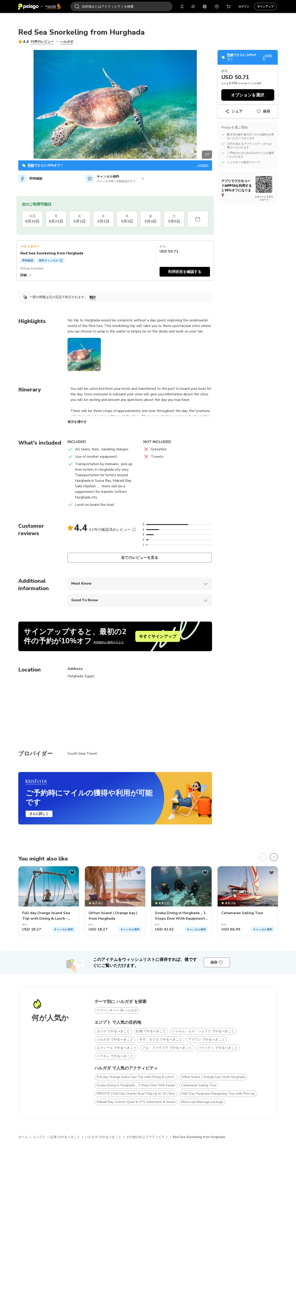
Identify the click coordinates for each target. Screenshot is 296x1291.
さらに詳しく (39, 814)
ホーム (23, 1137)
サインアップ (265, 6)
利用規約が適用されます (108, 642)
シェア (237, 111)
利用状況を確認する (184, 271)
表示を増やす (77, 422)
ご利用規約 (202, 165)
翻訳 (92, 297)
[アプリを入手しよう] (182, 6)
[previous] (263, 857)
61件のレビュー (42, 41)
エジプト (39, 1137)
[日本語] (205, 6)
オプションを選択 (247, 95)
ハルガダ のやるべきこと (103, 1137)
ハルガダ (66, 42)
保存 (266, 111)
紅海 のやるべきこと (65, 1137)
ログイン (244, 6)
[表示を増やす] (134, 529)
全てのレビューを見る (139, 557)
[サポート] (217, 6)
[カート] (229, 6)
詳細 (23, 275)
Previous (14, 105)
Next (215, 105)
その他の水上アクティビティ (147, 1137)
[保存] (72, 873)
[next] (274, 857)
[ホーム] (39, 6)
